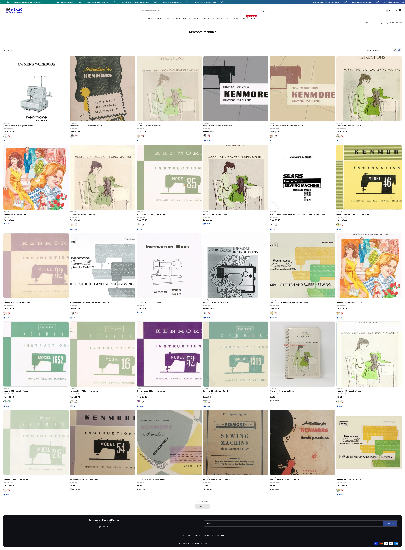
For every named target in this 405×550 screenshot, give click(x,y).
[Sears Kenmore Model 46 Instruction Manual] (369, 177)
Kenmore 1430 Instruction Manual (348, 391)
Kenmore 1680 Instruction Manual (348, 479)
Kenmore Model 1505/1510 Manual (149, 302)
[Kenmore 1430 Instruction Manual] (369, 354)
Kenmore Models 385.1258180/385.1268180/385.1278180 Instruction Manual (298, 214)
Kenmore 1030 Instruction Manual (215, 302)
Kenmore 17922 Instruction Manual (349, 302)
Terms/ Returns (207, 535)
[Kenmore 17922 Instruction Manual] (369, 265)
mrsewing (184, 543)
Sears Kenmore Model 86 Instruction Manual (286, 126)
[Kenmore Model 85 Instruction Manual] (169, 177)
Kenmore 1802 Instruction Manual (149, 126)
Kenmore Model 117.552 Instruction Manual (86, 126)
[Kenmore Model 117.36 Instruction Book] (302, 442)
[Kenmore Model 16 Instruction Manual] (102, 354)
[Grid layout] (399, 50)
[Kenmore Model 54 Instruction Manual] (102, 442)
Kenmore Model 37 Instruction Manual (151, 479)
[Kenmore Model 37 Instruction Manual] (169, 442)
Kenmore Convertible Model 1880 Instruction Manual (289, 302)
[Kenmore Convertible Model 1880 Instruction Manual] (302, 265)
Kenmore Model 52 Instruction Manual (151, 391)
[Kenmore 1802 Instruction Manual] (169, 88)
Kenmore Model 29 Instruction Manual (217, 126)
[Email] (104, 527)
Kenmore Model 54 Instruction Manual (84, 479)
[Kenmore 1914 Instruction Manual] (102, 177)
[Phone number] (108, 527)
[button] (400, 10)
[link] (186, 18)
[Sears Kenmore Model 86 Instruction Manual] (302, 88)
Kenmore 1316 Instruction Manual (215, 391)
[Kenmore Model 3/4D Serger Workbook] (36, 88)
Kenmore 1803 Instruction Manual (348, 126)
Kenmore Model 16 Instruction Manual (84, 391)
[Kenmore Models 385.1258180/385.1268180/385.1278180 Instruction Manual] (302, 177)
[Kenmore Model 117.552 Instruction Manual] (102, 88)
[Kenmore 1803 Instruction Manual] (369, 88)
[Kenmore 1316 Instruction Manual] (235, 354)
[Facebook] (100, 527)
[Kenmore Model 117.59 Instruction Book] (235, 442)
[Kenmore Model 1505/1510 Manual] (169, 265)
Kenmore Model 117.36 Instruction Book (284, 479)
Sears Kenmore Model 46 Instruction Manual (353, 214)
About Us (197, 535)
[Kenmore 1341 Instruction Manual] (235, 177)
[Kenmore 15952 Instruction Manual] (36, 177)
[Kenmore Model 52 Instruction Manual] (169, 354)
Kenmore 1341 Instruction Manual (215, 214)
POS (189, 543)
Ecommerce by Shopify (200, 543)
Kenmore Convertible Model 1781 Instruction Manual (89, 302)
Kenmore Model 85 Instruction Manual (151, 214)
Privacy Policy (219, 535)
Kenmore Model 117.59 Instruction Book (217, 479)
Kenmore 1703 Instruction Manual (282, 391)
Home (183, 535)
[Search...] (262, 10)
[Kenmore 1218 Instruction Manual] (36, 442)
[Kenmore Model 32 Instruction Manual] (36, 265)
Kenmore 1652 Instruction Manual (15, 391)
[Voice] (259, 10)
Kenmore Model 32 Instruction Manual (17, 302)
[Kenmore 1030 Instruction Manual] (235, 265)
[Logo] (13, 10)
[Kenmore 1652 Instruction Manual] (36, 354)
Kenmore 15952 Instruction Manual (16, 214)
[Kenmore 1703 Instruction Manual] (302, 354)
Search (189, 535)
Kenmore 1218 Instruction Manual (15, 479)
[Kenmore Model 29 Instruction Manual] (235, 88)
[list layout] (395, 50)
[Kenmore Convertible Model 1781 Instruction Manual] (102, 265)
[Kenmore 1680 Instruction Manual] (369, 442)
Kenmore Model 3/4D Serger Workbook (18, 126)
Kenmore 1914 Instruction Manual (82, 214)
